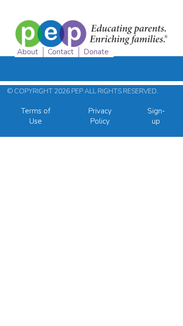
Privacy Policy (100, 116)
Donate (96, 52)
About (27, 52)
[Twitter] (149, 49)
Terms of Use (35, 116)
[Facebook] (129, 49)
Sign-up (156, 116)
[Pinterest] (169, 49)
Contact (61, 52)
